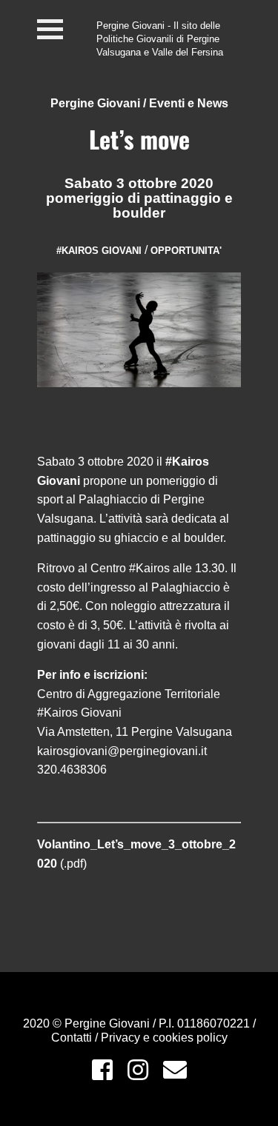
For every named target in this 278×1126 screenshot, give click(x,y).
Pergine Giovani (95, 103)
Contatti (73, 1037)
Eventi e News (188, 103)
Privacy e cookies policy (164, 1037)
